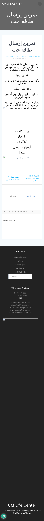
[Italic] (7, 211)
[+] (32, 211)
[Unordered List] (18, 211)
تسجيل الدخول (31, 196)
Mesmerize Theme (23, 513)
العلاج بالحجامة (20, 264)
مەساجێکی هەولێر (20, 257)
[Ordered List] (15, 211)
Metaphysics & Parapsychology (28, 56)
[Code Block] (23, 211)
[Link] (26, 211)
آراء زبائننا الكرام (20, 272)
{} (29, 211)
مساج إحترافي (20, 260)
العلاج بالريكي (20, 268)
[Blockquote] (21, 211)
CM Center (12, 3)
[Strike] (12, 211)
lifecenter (9, 56)
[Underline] (9, 211)
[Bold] (4, 211)
